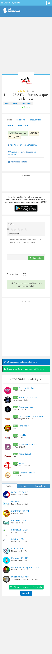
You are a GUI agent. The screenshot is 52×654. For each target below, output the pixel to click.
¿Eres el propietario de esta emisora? (25, 369)
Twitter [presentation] (10, 125)
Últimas (24, 486)
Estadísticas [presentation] (23, 125)
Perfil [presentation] (9, 119)
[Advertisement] (26, 45)
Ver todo (26, 593)
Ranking (9, 486)
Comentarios (40, 486)
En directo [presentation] (20, 119)
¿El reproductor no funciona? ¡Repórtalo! (23, 362)
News (7, 103)
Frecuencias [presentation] (35, 119)
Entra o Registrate (11, 2)
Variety (15, 103)
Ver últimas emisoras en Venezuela (26, 587)
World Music (26, 103)
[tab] (9, 120)
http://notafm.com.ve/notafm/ (23, 145)
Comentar (37, 258)
